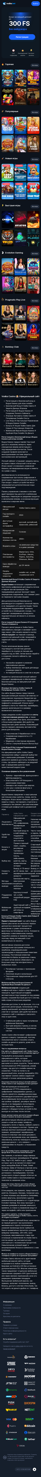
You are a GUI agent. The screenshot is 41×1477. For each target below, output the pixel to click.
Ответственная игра (10, 1328)
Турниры (6, 1311)
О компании (7, 1305)
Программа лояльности (11, 1308)
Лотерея (6, 1313)
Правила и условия (10, 1325)
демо (7, 86)
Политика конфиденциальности (14, 1331)
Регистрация (22, 37)
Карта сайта (7, 1333)
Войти (35, 4)
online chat (19, 1346)
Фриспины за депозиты (11, 1316)
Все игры (35, 65)
